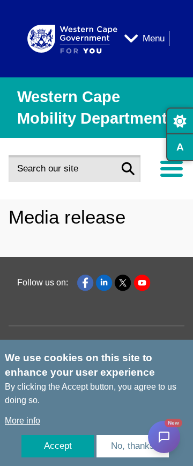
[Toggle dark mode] (179, 120)
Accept (58, 446)
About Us (35, 214)
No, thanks (132, 446)
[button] (128, 168)
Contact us (37, 245)
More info (22, 420)
